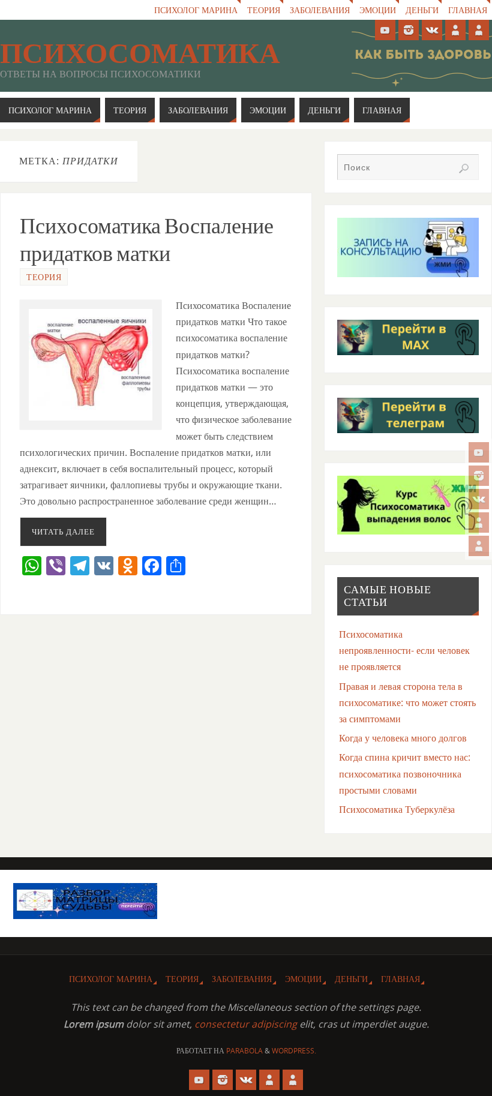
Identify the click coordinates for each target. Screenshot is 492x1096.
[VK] (479, 499)
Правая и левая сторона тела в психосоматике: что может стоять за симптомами (407, 702)
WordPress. (294, 1051)
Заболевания (320, 10)
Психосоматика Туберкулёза (397, 809)
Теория (263, 10)
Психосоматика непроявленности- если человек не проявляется (404, 650)
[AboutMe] (479, 522)
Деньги (422, 10)
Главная (467, 10)
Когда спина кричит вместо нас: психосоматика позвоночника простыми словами (404, 773)
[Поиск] (464, 169)
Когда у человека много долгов (403, 737)
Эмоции (377, 10)
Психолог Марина (196, 10)
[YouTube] (479, 452)
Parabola (244, 1051)
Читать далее (63, 531)
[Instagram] (479, 476)
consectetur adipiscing (245, 1024)
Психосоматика (140, 53)
